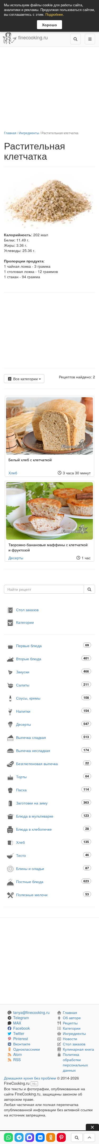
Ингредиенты (29, 133)
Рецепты (70, 1022)
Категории (25, 622)
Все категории (25, 378)
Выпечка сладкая (52, 737)
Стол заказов (27, 609)
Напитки (52, 711)
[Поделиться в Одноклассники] (50, 1137)
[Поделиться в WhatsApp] (8, 1137)
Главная (10, 133)
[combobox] (44, 589)
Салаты (52, 685)
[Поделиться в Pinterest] (61, 1137)
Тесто (52, 855)
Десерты (15, 557)
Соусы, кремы (52, 698)
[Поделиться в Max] (29, 1137)
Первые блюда (52, 645)
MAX (17, 1022)
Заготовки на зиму (52, 802)
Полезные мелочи (52, 894)
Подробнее (54, 14)
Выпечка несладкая (52, 750)
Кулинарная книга (78, 1049)
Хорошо (49, 24)
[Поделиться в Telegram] (19, 1137)
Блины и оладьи (52, 868)
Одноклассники (26, 1049)
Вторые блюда (52, 658)
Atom (17, 1054)
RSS (17, 1059)
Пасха (52, 789)
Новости (70, 1038)
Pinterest (20, 1038)
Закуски (52, 671)
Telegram (21, 1017)
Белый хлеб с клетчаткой (30, 459)
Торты (52, 776)
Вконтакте (21, 1043)
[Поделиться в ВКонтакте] (40, 1137)
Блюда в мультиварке (52, 816)
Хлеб (12, 472)
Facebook (21, 1028)
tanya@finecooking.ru (31, 1012)
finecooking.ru (32, 37)
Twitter (18, 1033)
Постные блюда (52, 881)
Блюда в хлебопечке (52, 829)
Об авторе (72, 1017)
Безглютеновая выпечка (52, 763)
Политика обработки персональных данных (75, 1062)
